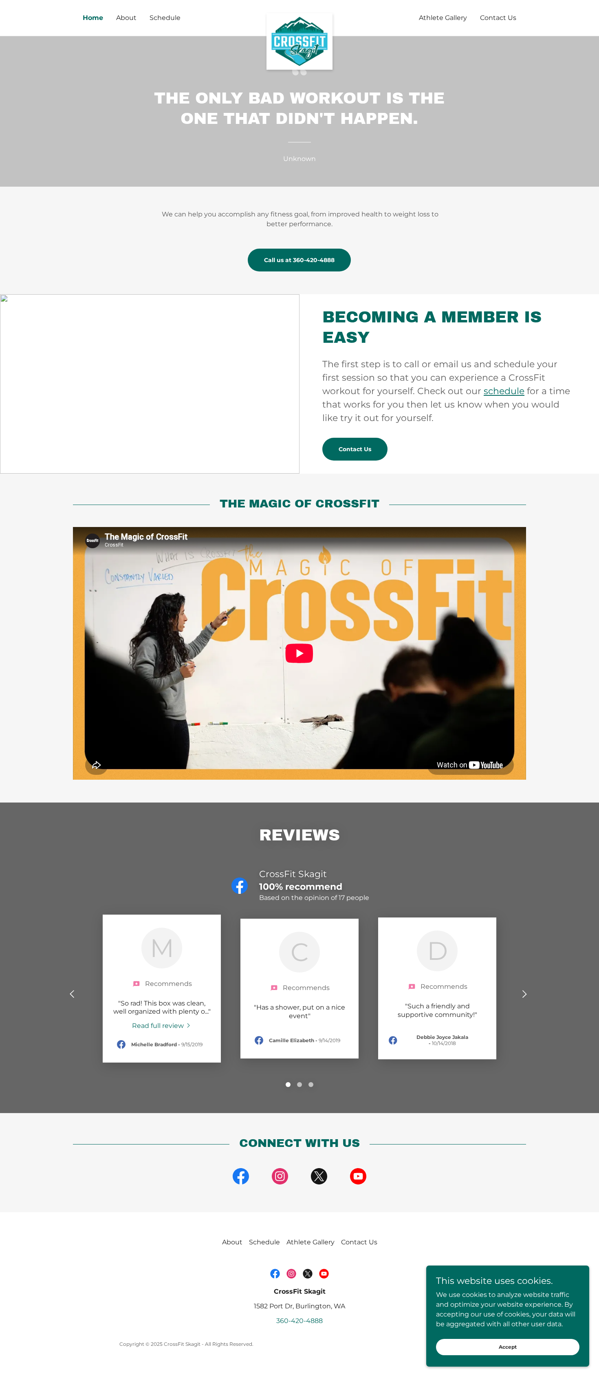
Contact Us (355, 449)
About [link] (126, 18)
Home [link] (93, 18)
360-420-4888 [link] (299, 1321)
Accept (508, 1347)
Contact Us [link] (498, 18)
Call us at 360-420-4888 (299, 260)
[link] (299, 16)
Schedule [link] (165, 18)
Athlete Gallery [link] (443, 18)
